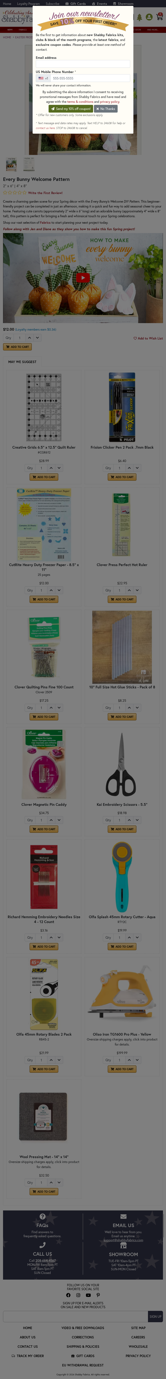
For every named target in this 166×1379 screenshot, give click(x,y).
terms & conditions (80, 101)
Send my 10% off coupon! (72, 108)
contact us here (45, 128)
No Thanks (107, 108)
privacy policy (109, 101)
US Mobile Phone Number (56, 71)
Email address (46, 57)
